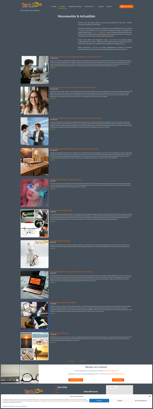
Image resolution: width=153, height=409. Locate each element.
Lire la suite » (53, 67)
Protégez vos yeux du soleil (59, 333)
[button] (150, 396)
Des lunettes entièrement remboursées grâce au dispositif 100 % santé (74, 149)
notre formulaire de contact (116, 374)
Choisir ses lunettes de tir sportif (61, 210)
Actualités (62, 6)
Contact (109, 6)
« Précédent (70, 361)
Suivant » (83, 361)
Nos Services (89, 6)
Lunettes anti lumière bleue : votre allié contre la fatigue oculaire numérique (76, 118)
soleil (104, 32)
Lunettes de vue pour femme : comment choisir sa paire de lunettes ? (73, 87)
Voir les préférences (141, 400)
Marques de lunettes (75, 6)
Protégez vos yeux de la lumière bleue (63, 302)
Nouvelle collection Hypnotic (60, 241)
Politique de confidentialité (8, 406)
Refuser (120, 400)
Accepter (99, 400)
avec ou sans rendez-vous (110, 371)
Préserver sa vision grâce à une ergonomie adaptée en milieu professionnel (75, 57)
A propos (100, 6)
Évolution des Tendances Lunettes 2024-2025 (65, 179)
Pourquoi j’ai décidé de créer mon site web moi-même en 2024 (71, 272)
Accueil (54, 6)
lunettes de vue (96, 32)
